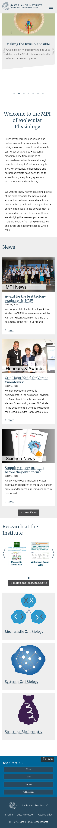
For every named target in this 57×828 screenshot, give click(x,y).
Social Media (12, 762)
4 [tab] (28, 93)
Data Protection (25, 814)
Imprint (9, 814)
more (11, 330)
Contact (28, 784)
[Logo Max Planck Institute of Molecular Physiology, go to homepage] (22, 6)
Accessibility (45, 814)
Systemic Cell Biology (21, 682)
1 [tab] (14, 93)
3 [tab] (23, 93)
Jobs (29, 777)
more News (30, 512)
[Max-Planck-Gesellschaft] (14, 805)
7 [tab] (42, 93)
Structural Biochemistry (23, 732)
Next (52, 54)
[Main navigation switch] (51, 7)
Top (50, 759)
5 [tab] (33, 93)
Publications (28, 792)
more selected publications (30, 582)
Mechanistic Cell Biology (24, 632)
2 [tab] (19, 93)
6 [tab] (38, 93)
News (28, 769)
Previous (4, 54)
